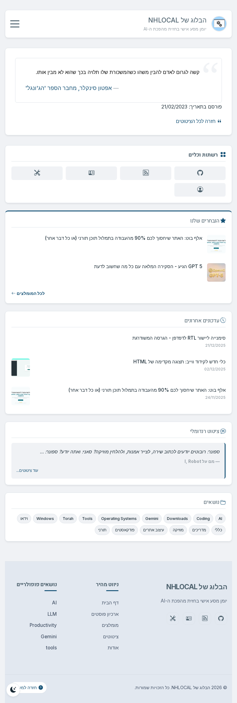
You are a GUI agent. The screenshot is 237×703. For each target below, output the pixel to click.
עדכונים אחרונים (202, 321)
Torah (68, 518)
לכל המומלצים (30, 293)
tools (51, 648)
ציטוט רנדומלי (205, 431)
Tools (87, 518)
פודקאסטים (125, 530)
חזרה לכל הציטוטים (196, 121)
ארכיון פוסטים (104, 614)
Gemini (151, 518)
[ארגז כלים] (37, 173)
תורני (102, 530)
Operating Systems (119, 518)
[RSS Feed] (145, 173)
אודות (113, 648)
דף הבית (110, 603)
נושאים (211, 502)
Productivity (43, 625)
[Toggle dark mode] (13, 690)
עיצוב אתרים (153, 530)
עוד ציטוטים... (27, 470)
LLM (52, 614)
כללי (218, 530)
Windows (45, 518)
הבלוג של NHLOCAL (177, 20)
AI (220, 518)
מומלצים (110, 625)
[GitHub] (200, 173)
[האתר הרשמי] (91, 173)
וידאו (24, 518)
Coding (203, 518)
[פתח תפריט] (14, 23)
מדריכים (199, 530)
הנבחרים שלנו (205, 221)
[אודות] (200, 190)
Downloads (177, 518)
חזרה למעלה (25, 687)
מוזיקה (178, 530)
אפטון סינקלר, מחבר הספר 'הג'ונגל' (68, 88)
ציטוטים (110, 637)
